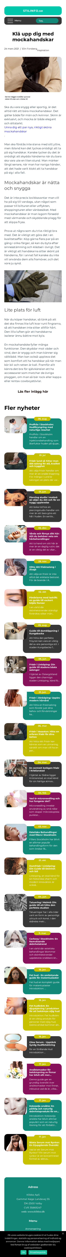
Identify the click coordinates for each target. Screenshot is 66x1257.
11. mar (42, 933)
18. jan (42, 969)
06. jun (42, 658)
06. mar (42, 725)
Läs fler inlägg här (33, 391)
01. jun (42, 491)
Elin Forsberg (29, 48)
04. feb (42, 792)
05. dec (42, 527)
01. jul (42, 455)
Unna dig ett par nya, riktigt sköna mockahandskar (28, 129)
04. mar (42, 762)
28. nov (42, 561)
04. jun (42, 896)
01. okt (42, 860)
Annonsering (33, 1228)
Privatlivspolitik (37, 1252)
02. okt (42, 591)
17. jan (42, 1064)
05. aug (42, 625)
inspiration (43, 50)
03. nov (42, 826)
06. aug (42, 418)
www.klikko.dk (36, 1211)
